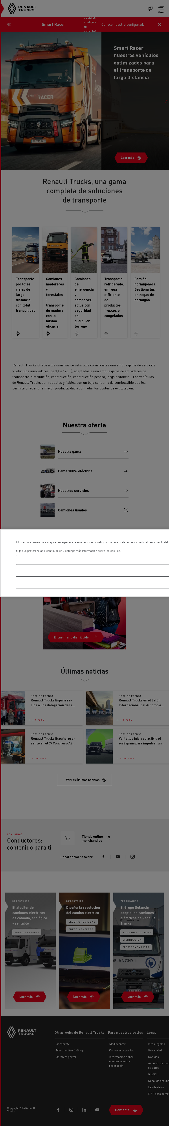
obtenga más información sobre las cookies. (93, 550)
